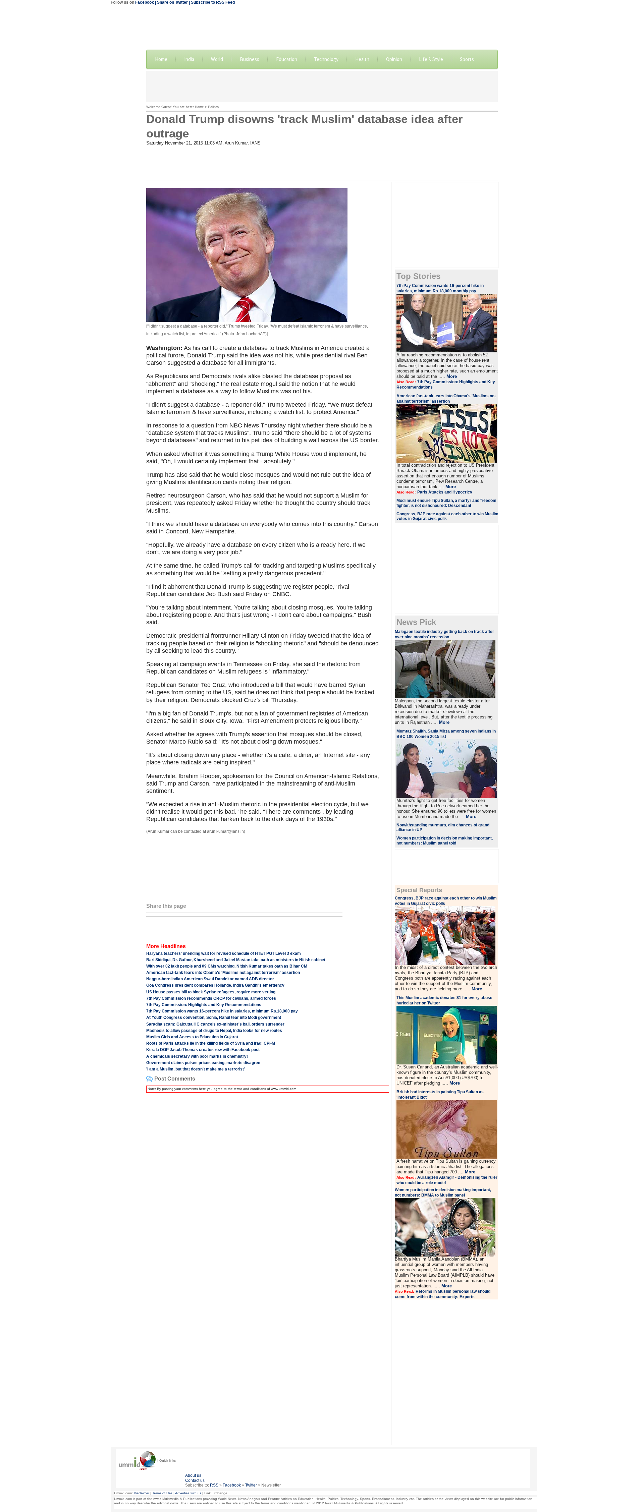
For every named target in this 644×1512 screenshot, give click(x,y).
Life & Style (431, 59)
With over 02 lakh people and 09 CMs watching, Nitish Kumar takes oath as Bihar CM (226, 966)
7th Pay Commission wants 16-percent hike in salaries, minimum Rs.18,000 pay (222, 1011)
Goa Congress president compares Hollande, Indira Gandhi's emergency (215, 985)
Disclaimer (141, 1493)
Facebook (144, 2)
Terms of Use (162, 1493)
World (217, 59)
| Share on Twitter (171, 2)
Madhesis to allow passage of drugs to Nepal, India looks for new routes (214, 1030)
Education (286, 59)
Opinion (394, 59)
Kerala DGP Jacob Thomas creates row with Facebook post (203, 1049)
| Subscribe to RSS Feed (212, 2)
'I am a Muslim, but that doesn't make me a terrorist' (195, 1069)
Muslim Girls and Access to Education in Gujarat (192, 1037)
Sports (467, 59)
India (189, 59)
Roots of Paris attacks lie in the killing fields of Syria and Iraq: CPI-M (210, 1043)
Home (161, 59)
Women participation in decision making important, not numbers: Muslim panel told (444, 841)
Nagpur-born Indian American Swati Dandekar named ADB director (210, 979)
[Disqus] (266, 1182)
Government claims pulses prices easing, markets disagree (203, 1062)
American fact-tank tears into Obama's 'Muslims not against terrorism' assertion (223, 972)
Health (362, 59)
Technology (326, 59)
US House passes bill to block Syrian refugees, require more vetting (210, 992)
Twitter (251, 1485)
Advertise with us (188, 1493)
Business (249, 59)
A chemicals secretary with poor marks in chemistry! (197, 1056)
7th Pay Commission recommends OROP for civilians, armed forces (211, 998)
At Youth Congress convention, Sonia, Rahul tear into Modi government (213, 1017)
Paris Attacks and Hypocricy (444, 492)
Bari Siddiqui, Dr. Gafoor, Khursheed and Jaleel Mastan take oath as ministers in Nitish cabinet (235, 959)
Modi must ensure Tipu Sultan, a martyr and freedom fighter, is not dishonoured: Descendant (446, 503)
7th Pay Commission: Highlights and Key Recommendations (203, 1004)
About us (193, 1475)
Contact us (195, 1480)
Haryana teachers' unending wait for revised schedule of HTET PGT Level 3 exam (223, 953)
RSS (214, 1485)
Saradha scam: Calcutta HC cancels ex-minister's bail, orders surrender (215, 1024)
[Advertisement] (322, 86)
